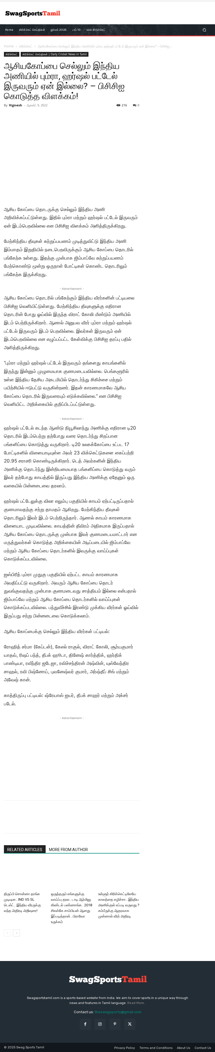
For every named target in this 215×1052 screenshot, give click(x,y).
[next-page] (16, 932)
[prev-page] (7, 932)
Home (9, 46)
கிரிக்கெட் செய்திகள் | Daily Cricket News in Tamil (54, 54)
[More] (61, 821)
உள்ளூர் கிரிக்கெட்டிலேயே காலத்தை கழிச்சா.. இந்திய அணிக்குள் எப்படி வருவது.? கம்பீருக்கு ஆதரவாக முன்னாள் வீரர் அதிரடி (118, 905)
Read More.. (136, 1003)
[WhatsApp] (48, 821)
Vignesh (15, 105)
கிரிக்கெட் (25, 46)
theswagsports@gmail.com (118, 1012)
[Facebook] (9, 821)
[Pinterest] (35, 821)
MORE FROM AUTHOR (68, 849)
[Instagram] (100, 1024)
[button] (204, 30)
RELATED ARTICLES (24, 849)
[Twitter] (22, 821)
